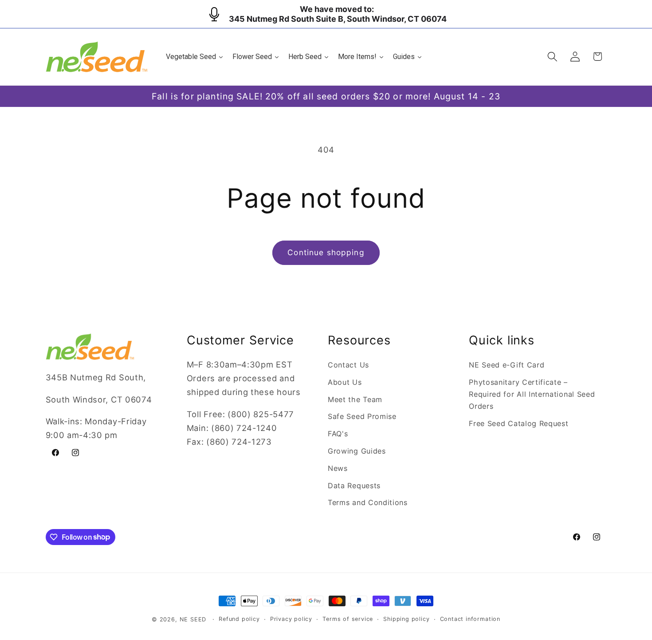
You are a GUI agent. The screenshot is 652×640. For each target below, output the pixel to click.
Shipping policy (406, 619)
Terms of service (347, 619)
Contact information (470, 619)
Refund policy (239, 619)
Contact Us (348, 364)
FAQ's (338, 433)
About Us (345, 382)
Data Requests (354, 485)
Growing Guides (357, 450)
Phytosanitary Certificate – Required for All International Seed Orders (532, 394)
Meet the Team (355, 399)
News (338, 468)
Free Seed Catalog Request (518, 423)
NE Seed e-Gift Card (506, 364)
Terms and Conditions (368, 502)
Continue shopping (326, 252)
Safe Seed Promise (362, 416)
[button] (552, 56)
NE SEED (193, 619)
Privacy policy (291, 619)
